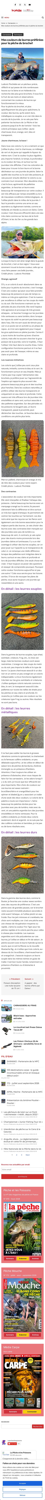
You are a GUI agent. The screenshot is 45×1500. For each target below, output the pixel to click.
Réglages (22, 1489)
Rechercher (5, 1422)
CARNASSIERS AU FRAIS (25, 1005)
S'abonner (23, 1258)
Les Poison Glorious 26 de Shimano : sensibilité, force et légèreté (28, 1043)
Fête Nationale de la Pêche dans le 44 (22, 1149)
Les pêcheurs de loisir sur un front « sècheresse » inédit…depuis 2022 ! (21, 1113)
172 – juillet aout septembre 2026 (23, 1083)
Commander (32, 1412)
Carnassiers (7, 35)
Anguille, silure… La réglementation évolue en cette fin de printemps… (21, 1140)
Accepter (22, 1483)
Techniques (18, 35)
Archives (35, 1258)
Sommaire (10, 1258)
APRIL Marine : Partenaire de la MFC (25, 1092)
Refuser (22, 1495)
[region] (22, 1480)
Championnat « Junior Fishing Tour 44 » (23, 1122)
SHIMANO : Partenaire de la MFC (23, 1061)
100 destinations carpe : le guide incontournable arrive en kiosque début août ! (23, 1073)
